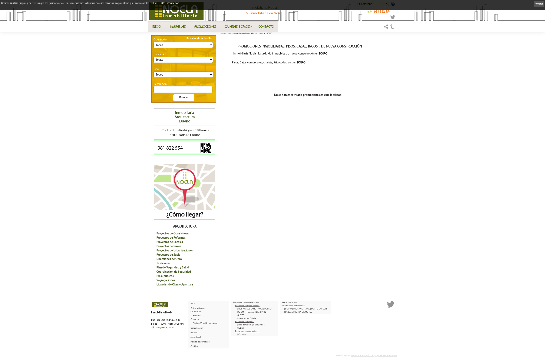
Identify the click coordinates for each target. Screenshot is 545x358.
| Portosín (250, 312)
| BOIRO (241, 309)
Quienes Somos (237, 26)
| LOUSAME (251, 309)
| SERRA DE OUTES (302, 312)
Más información (170, 3)
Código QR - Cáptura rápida (205, 323)
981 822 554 (379, 11)
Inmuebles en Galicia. (247, 318)
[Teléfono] (392, 28)
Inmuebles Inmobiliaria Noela (246, 302)
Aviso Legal (196, 337)
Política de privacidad (200, 342)
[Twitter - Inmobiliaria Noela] (393, 18)
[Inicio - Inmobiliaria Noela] (176, 11)
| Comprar (241, 334)
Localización (196, 312)
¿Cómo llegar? (184, 214)
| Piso (261, 325)
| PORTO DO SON (318, 309)
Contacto (266, 26)
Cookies (194, 346)
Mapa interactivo (289, 302)
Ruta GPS (197, 316)
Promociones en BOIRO (262, 33)
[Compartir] (386, 28)
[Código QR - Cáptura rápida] (206, 153)
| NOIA (260, 309)
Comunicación (197, 328)
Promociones (205, 26)
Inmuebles (177, 26)
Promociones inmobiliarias (239, 33)
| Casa (255, 325)
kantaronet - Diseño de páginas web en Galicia (374, 355)
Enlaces (194, 333)
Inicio (156, 26)
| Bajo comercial (244, 325)
